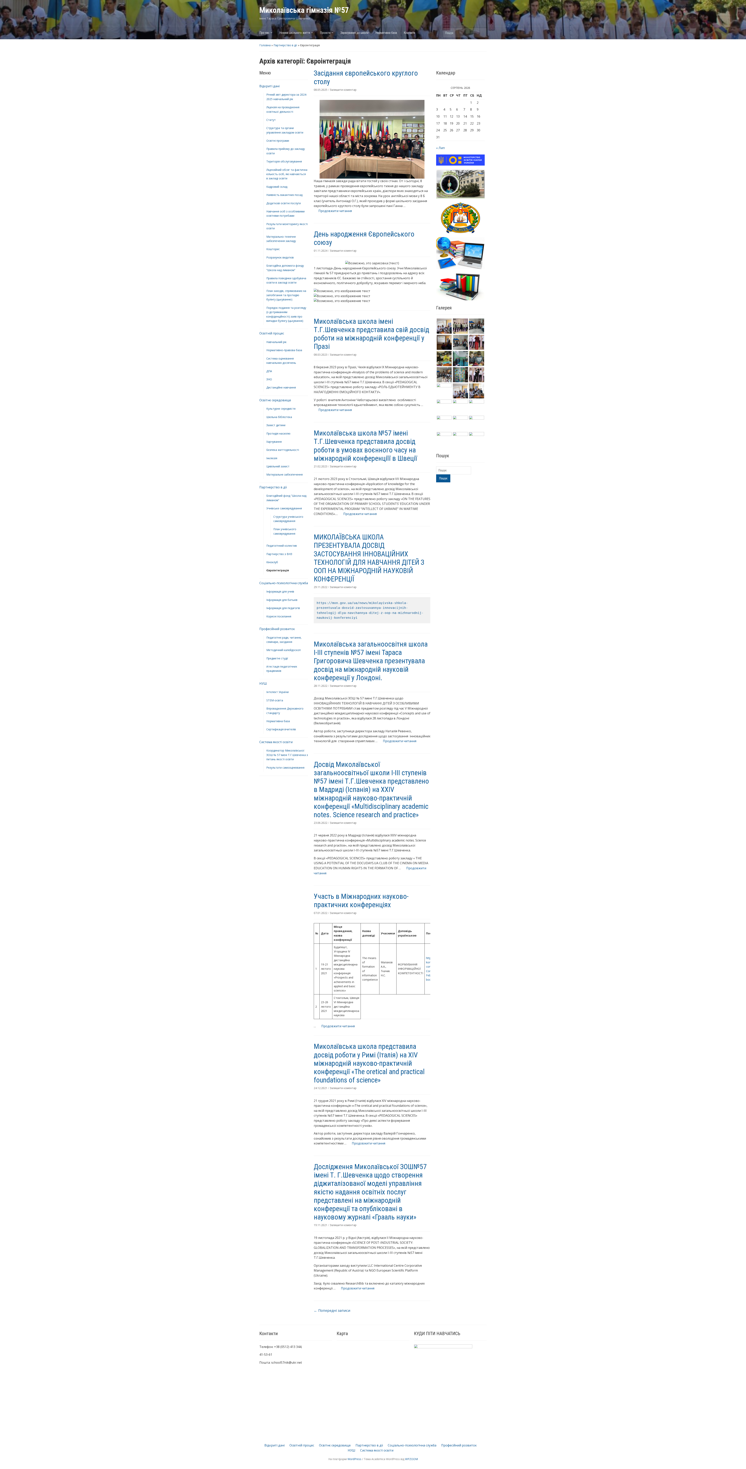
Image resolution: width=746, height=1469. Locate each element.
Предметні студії (277, 658)
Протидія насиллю (278, 433)
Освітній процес (271, 333)
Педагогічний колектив (281, 545)
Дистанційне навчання (281, 387)
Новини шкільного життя (294, 33)
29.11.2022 (321, 587)
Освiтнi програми (277, 140)
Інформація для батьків (281, 600)
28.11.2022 (321, 686)
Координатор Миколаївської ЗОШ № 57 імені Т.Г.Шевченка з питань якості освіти (287, 755)
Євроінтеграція (277, 570)
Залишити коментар (343, 90)
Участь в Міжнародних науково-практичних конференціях (361, 900)
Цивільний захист (277, 466)
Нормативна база (386, 33)
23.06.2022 (321, 823)
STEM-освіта (274, 700)
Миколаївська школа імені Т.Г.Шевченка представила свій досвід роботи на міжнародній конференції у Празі (371, 334)
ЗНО (269, 379)
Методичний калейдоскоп (283, 650)
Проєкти (325, 33)
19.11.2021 (321, 1225)
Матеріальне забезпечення (284, 474)
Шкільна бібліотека (279, 417)
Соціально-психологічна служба (283, 583)
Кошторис (273, 249)
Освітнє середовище (275, 400)
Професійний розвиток (277, 629)
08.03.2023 (321, 354)
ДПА (269, 371)
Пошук (482, 33)
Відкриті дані (269, 86)
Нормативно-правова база (284, 350)
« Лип (440, 148)
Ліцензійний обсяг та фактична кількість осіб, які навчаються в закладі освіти (286, 174)
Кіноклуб (272, 562)
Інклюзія (271, 458)
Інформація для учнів (280, 591)
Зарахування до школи (354, 33)
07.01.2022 (321, 913)
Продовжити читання (333, 211)
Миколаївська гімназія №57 (304, 10)
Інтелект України (277, 692)
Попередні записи (332, 1310)
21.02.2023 (321, 466)
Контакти (409, 33)
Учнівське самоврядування (284, 508)
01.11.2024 (321, 250)
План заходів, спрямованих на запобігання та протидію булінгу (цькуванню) (286, 295)
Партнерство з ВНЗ (279, 554)
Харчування (274, 441)
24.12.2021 (321, 1088)
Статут (271, 120)
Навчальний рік (276, 342)
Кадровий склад (276, 187)
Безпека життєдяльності (282, 450)
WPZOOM (411, 1459)
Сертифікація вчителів (281, 729)
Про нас (264, 33)
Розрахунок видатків (280, 257)
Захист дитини (275, 425)
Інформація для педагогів (283, 608)
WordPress (354, 1459)
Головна (265, 45)
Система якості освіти (276, 742)
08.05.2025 (321, 90)
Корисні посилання (278, 616)
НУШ (263, 683)
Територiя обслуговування (284, 161)
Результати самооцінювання (285, 767)
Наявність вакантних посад (284, 195)
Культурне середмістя (280, 408)
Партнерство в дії (285, 45)
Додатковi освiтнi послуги (283, 203)
